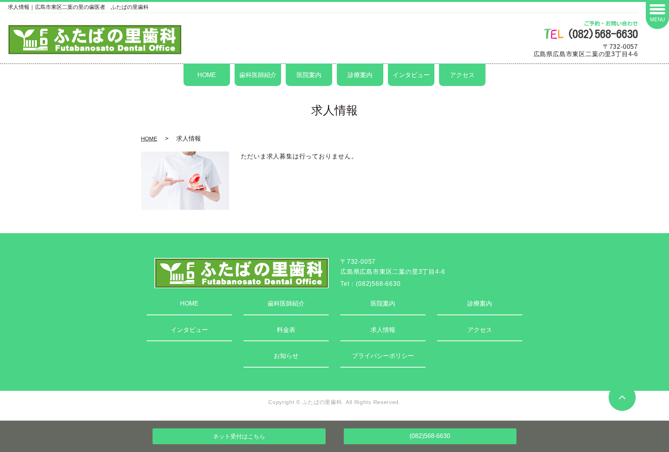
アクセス (462, 75)
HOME (206, 75)
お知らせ (286, 355)
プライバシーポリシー (383, 355)
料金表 (286, 330)
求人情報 (383, 330)
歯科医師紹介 (257, 75)
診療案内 (360, 75)
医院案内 (309, 75)
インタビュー (411, 75)
